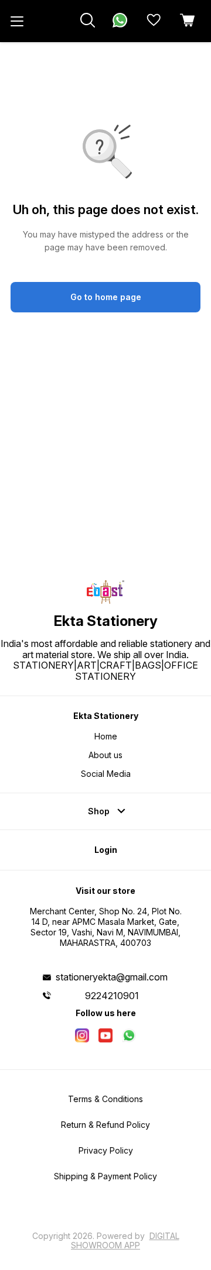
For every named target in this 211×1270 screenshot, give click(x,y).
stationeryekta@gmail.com (112, 977)
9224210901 (112, 995)
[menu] (17, 21)
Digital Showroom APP (125, 1240)
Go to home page (105, 297)
